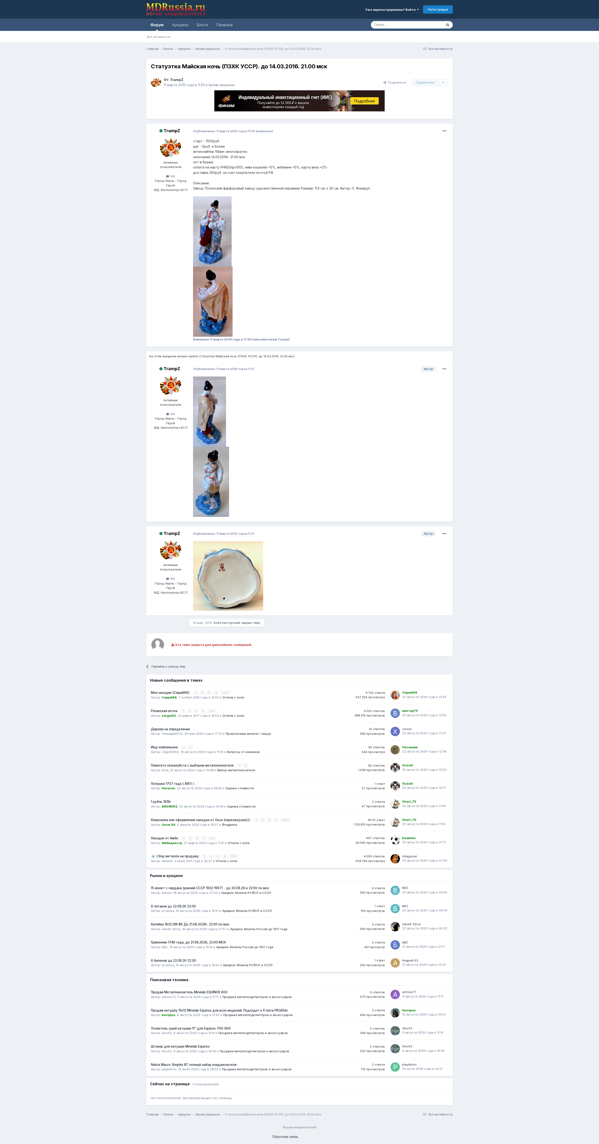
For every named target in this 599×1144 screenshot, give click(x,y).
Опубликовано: (224, 131)
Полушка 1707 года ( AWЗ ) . (173, 784)
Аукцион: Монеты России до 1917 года (258, 929)
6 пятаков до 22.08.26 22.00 (173, 906)
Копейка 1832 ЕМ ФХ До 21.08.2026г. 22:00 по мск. (190, 924)
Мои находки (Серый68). (171, 692)
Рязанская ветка (164, 711)
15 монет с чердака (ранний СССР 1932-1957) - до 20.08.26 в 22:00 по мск (210, 888)
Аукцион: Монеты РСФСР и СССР (246, 893)
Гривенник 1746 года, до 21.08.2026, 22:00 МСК (188, 942)
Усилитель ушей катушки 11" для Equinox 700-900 (191, 1028)
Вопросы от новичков (243, 752)
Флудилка (229, 824)
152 (211, 711)
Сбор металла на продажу (178, 856)
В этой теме (428, 24)
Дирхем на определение (170, 729)
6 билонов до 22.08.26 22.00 (173, 960)
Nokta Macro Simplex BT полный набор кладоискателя (194, 1065)
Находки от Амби (165, 838)
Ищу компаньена (165, 747)
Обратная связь (285, 1137)
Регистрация (438, 9)
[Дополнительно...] (444, 131)
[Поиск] (447, 25)
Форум (157, 24)
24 (212, 838)
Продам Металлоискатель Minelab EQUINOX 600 (189, 992)
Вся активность (158, 37)
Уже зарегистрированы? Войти (391, 9)
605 (285, 820)
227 (225, 692)
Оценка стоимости (240, 788)
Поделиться (396, 82)
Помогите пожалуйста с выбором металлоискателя (192, 765)
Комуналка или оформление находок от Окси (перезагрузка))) (201, 820)
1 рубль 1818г (161, 802)
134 (233, 856)
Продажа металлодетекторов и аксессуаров (257, 997)
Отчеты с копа (233, 697)
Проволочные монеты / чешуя (248, 733)
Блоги (202, 24)
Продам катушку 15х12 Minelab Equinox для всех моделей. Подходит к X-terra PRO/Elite (219, 1010)
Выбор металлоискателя (236, 770)
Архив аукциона (221, 85)
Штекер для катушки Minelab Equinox (180, 1046)
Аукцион (180, 24)
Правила (224, 24)
